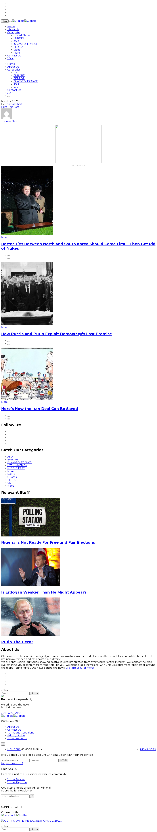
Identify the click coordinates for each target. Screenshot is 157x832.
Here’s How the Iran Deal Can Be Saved (39, 408)
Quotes (12, 477)
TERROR (19, 46)
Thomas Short (13, 104)
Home (11, 26)
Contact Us (14, 55)
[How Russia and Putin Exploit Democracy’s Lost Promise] (27, 324)
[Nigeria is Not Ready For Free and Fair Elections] (30, 535)
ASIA (16, 41)
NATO (11, 474)
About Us (13, 29)
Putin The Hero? (17, 642)
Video (16, 49)
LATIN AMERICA (17, 465)
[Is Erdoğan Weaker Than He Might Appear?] (30, 585)
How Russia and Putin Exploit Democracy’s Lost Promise (56, 334)
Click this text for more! (80, 667)
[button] (8, 815)
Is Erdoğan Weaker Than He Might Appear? (43, 592)
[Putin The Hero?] (30, 635)
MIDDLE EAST (16, 468)
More (16, 52)
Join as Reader (16, 779)
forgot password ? (12, 763)
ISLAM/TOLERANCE (25, 44)
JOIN (10, 58)
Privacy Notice (16, 735)
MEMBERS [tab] (14, 749)
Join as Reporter (17, 782)
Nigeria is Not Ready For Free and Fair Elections (48, 542)
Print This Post (10, 107)
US (15, 72)
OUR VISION (12, 820)
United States (21, 35)
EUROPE (19, 38)
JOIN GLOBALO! (11, 712)
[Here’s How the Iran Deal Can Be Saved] (27, 399)
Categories (13, 32)
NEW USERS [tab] (148, 749)
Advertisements (17, 738)
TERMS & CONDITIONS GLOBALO (41, 820)
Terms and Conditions (20, 732)
